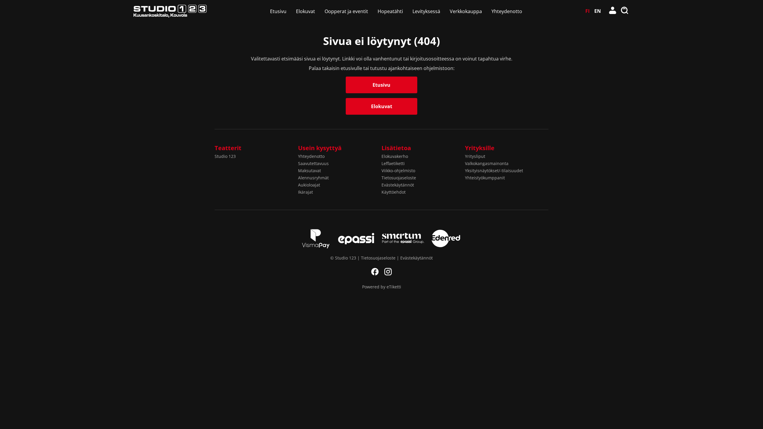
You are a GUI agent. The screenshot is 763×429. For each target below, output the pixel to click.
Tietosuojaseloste (399, 178)
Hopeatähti (390, 11)
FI (587, 11)
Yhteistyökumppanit (485, 178)
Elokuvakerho (395, 156)
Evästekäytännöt (398, 185)
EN (597, 11)
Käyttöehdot (394, 192)
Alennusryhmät (313, 178)
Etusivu (278, 11)
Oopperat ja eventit (346, 11)
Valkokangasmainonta (486, 163)
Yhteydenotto (506, 11)
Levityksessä (426, 11)
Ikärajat (305, 192)
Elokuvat (305, 11)
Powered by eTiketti (381, 287)
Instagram (388, 271)
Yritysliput (475, 156)
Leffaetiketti (393, 163)
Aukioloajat (309, 185)
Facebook (375, 271)
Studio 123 (225, 156)
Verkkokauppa (466, 11)
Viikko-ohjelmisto (398, 170)
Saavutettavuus (313, 163)
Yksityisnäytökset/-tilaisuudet (494, 170)
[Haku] (624, 11)
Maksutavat (309, 170)
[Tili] (613, 11)
